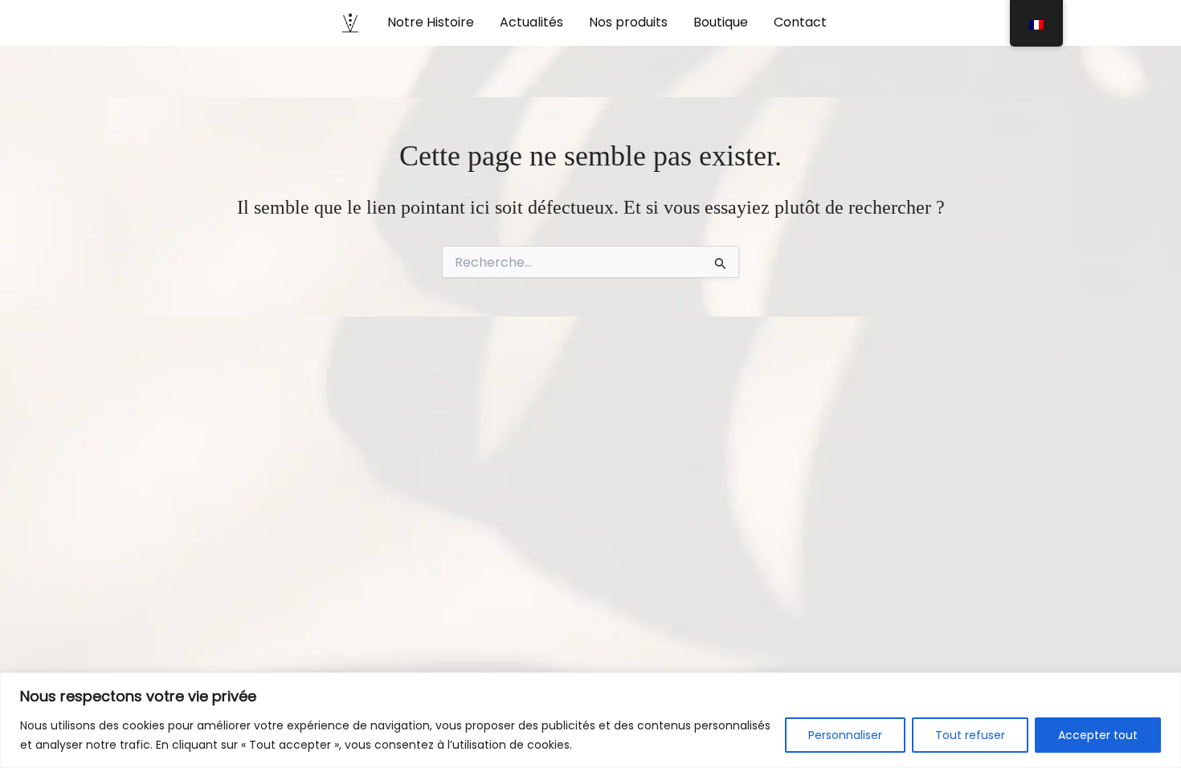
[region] (590, 720)
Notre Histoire (430, 22)
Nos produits (628, 22)
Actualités (531, 22)
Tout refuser (970, 735)
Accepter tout (1098, 735)
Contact (800, 22)
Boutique (720, 22)
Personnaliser (845, 735)
